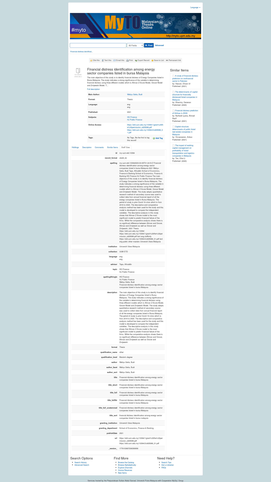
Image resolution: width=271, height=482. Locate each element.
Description (86, 147)
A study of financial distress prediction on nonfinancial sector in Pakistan (185, 78)
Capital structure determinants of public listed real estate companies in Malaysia (183, 130)
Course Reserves (125, 470)
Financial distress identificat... (81, 51)
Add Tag (159, 138)
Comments (99, 147)
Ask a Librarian (167, 465)
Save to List (159, 60)
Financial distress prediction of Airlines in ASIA (185, 111)
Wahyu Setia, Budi (134, 94)
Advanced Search (82, 465)
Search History (81, 462)
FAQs (163, 467)
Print (131, 60)
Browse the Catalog (126, 462)
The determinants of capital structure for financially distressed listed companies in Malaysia (184, 95)
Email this (120, 60)
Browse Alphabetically (127, 465)
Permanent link (175, 60)
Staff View (125, 147)
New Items (122, 472)
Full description (93, 89)
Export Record (143, 60)
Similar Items (112, 147)
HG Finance (132, 117)
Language (194, 7)
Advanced (159, 45)
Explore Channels (125, 467)
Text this (107, 60)
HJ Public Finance (134, 119)
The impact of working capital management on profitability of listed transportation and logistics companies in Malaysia (183, 150)
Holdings (75, 147)
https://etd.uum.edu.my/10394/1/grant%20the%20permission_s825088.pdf (145, 126)
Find (149, 45)
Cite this (96, 60)
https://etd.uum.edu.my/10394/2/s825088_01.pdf (145, 131)
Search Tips (166, 462)
